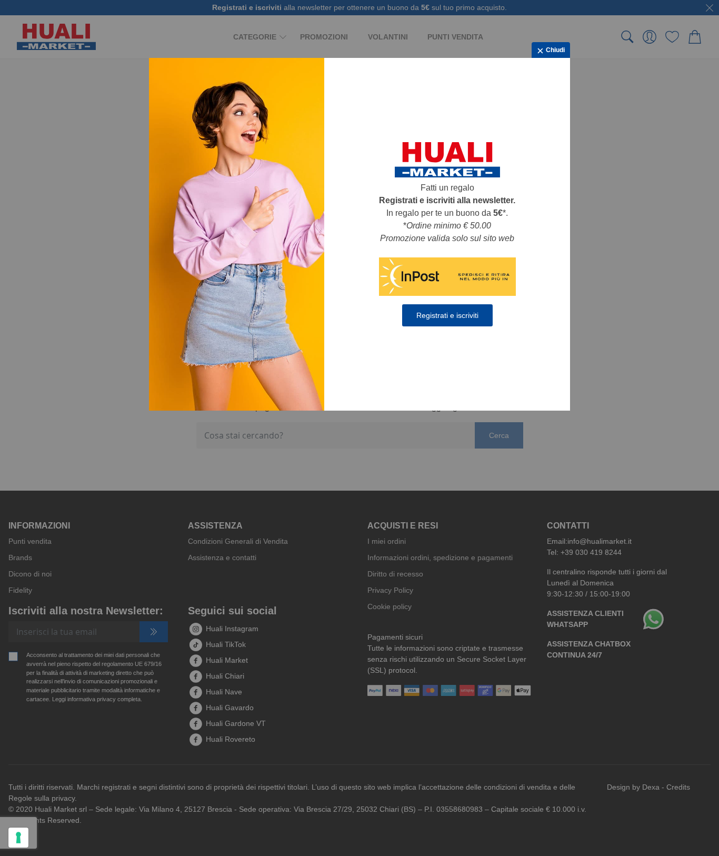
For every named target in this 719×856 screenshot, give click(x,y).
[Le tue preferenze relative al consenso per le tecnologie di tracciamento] (18, 838)
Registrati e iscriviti (447, 315)
